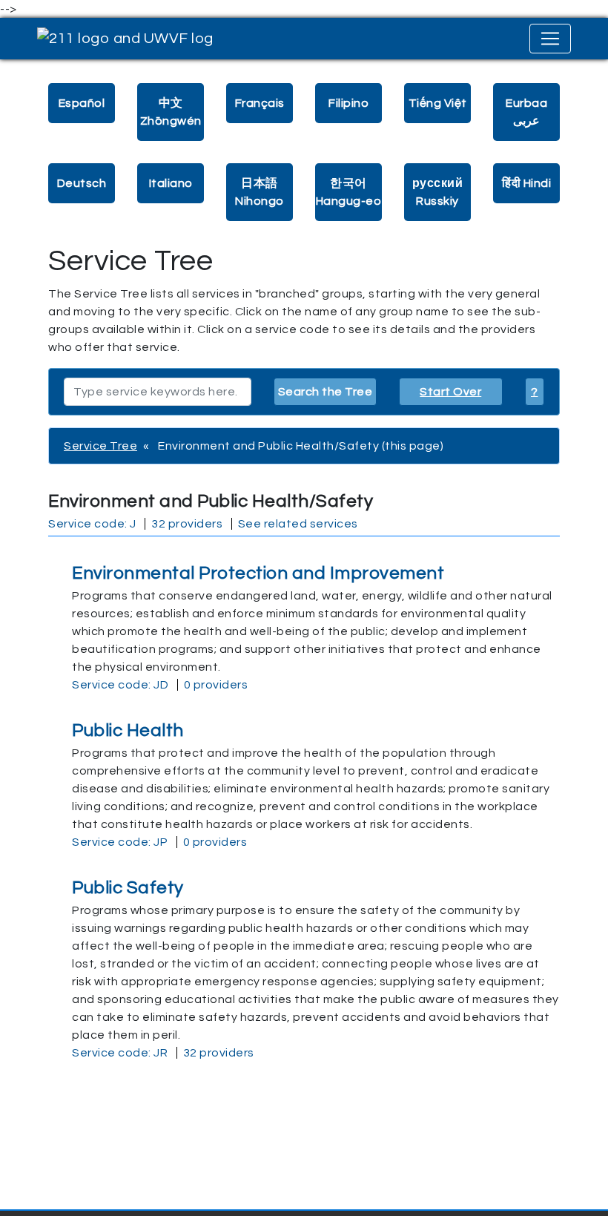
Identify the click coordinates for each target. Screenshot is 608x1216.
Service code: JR (120, 1053)
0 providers (216, 685)
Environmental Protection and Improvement (258, 573)
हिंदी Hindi (526, 183)
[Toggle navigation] (550, 38)
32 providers (186, 524)
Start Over (450, 392)
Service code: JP (120, 842)
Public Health (128, 730)
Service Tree (100, 446)
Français (260, 103)
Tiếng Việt (438, 103)
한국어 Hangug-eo (349, 192)
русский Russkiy (437, 192)
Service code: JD (120, 685)
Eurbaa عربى (526, 112)
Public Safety (128, 887)
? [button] (534, 392)
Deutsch (82, 183)
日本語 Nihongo (259, 192)
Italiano (171, 183)
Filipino (348, 103)
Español (82, 103)
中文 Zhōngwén (171, 112)
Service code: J (92, 524)
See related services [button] (298, 524)
